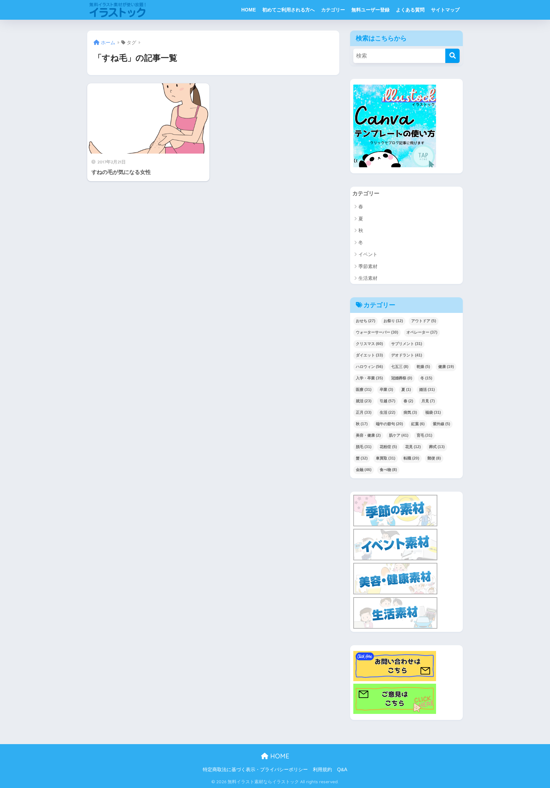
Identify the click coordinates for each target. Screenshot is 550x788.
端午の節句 (389, 424)
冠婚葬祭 (401, 378)
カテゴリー (333, 9)
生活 (387, 412)
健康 (446, 366)
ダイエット (369, 355)
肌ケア (398, 435)
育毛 (424, 435)
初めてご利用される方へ (288, 9)
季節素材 (367, 266)
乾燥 (423, 366)
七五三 (399, 366)
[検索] (452, 56)
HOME (248, 9)
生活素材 (367, 278)
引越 (387, 401)
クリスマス (369, 344)
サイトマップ (445, 9)
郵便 (434, 458)
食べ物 (388, 469)
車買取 (385, 458)
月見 (428, 401)
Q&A (342, 769)
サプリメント (406, 344)
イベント (367, 254)
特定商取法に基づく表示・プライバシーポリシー (255, 769)
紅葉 (418, 424)
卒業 (386, 389)
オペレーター (421, 332)
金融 (363, 469)
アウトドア (423, 321)
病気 (410, 412)
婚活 (427, 389)
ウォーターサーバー (377, 332)
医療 (363, 389)
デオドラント (406, 355)
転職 (411, 458)
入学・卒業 (369, 378)
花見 (413, 447)
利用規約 (322, 769)
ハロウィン (369, 366)
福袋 (433, 412)
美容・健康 (368, 435)
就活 (363, 401)
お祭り (393, 321)
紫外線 (441, 424)
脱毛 (363, 447)
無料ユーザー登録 (370, 9)
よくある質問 (410, 9)
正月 (363, 412)
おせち (365, 321)
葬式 (437, 447)
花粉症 (388, 447)
